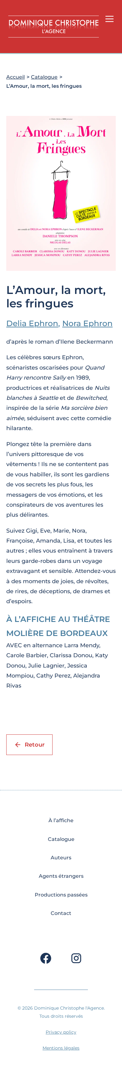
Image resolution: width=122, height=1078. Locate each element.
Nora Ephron (87, 323)
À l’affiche (61, 820)
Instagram (76, 956)
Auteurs (61, 858)
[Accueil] (53, 26)
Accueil (15, 77)
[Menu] (109, 19)
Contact (61, 913)
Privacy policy (61, 1032)
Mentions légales (61, 1048)
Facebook (45, 956)
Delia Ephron (32, 323)
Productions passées (61, 895)
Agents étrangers (61, 876)
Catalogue (44, 77)
